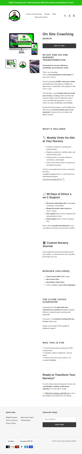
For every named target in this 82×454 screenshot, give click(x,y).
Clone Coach (60, 441)
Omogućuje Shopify (70, 441)
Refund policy (25, 420)
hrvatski (11, 441)
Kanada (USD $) (26, 441)
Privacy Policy (11, 423)
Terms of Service (12, 420)
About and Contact (27, 417)
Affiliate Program (11, 417)
